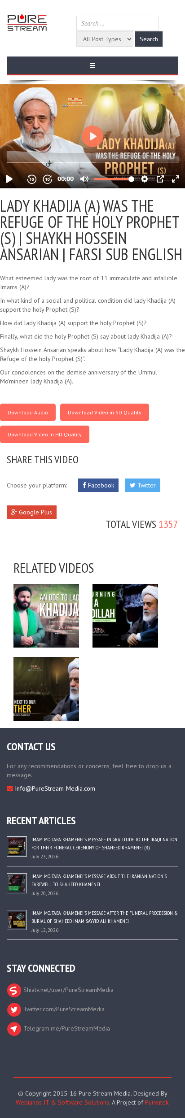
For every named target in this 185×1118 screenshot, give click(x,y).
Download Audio (28, 412)
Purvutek (156, 1102)
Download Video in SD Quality (104, 412)
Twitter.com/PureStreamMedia (63, 1009)
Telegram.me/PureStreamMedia (66, 1028)
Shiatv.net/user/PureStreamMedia (68, 990)
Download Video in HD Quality (45, 434)
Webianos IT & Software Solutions (62, 1102)
